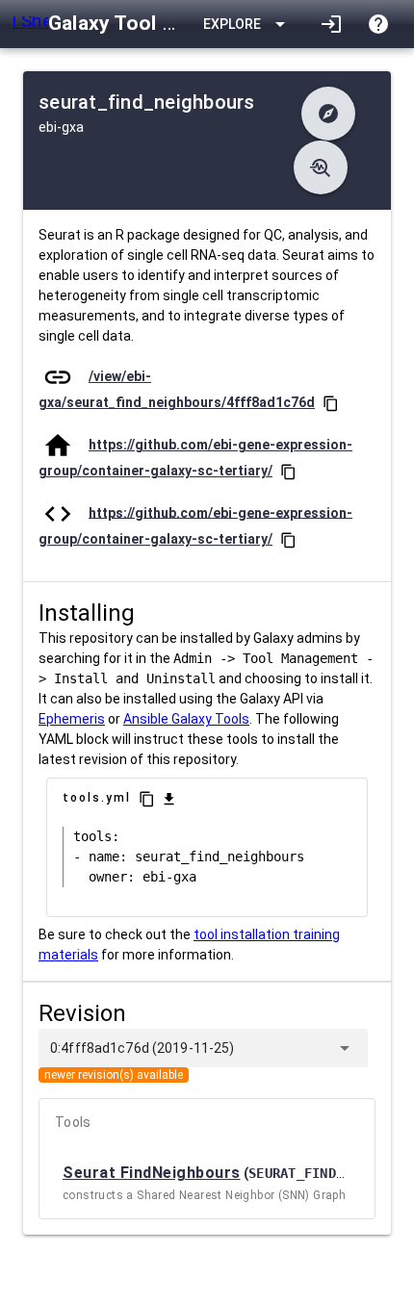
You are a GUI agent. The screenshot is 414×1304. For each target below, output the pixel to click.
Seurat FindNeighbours (152, 1172)
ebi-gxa (61, 127)
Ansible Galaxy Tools (186, 719)
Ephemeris (72, 719)
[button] (328, 114)
